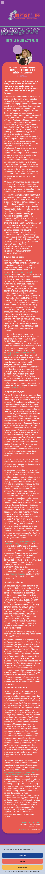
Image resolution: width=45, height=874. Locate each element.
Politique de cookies (11, 871)
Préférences (22, 867)
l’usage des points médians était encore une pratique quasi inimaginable (21, 772)
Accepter (22, 855)
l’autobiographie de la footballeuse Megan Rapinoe (19, 542)
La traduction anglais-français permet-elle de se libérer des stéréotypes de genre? (19, 33)
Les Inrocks (34, 830)
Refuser (22, 861)
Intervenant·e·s (17, 29)
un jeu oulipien (17, 388)
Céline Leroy (34, 827)
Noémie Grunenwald (30, 825)
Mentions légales (23, 871)
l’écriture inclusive (17, 574)
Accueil (4, 29)
